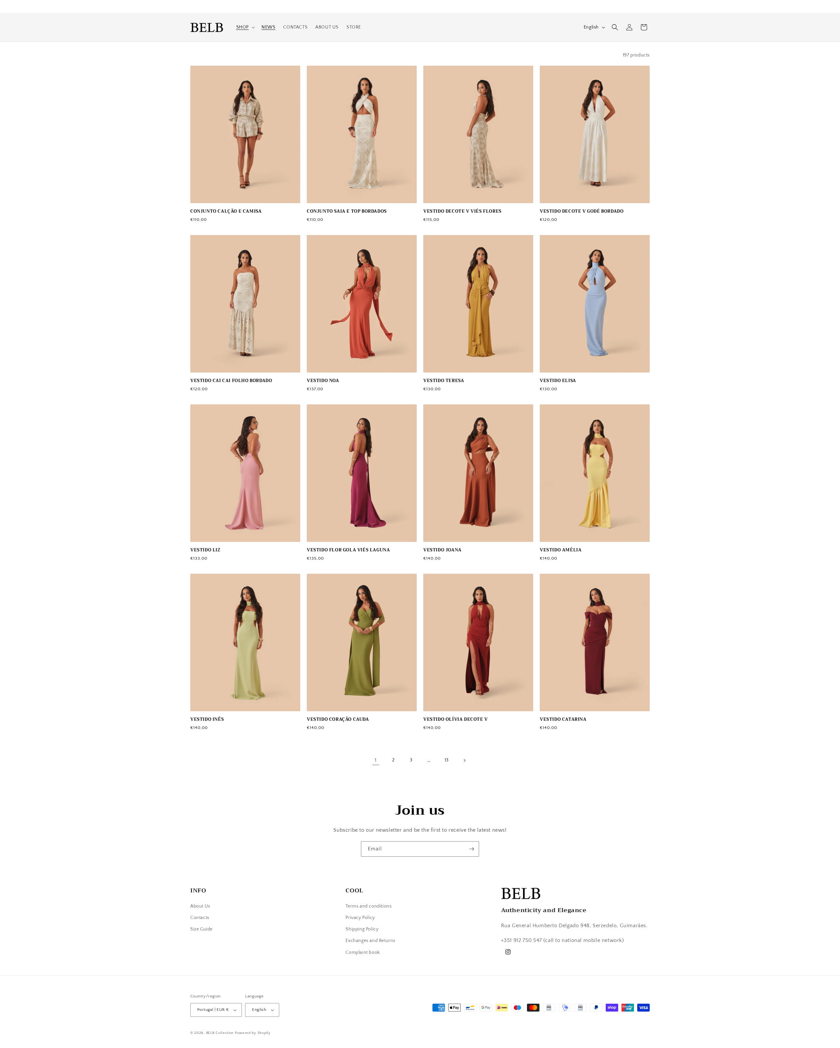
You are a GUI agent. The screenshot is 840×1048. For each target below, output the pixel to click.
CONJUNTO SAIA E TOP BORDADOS (347, 211)
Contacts (199, 917)
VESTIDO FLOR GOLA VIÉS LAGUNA (348, 550)
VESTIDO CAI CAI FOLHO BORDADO (231, 381)
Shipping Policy (362, 929)
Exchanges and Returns (370, 940)
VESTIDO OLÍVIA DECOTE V (455, 719)
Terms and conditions (368, 906)
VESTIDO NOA (323, 381)
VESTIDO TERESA (443, 381)
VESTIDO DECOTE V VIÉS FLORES (462, 211)
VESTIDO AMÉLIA (560, 550)
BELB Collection (220, 1033)
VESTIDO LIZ (205, 550)
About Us (200, 906)
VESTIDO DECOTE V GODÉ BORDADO (581, 211)
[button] (245, 27)
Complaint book (363, 952)
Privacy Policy (360, 917)
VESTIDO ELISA (558, 381)
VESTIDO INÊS (207, 719)
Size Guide (201, 929)
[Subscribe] (471, 849)
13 (447, 760)
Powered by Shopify (253, 1033)
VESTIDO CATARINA (563, 719)
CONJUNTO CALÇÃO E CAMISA (226, 211)
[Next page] (464, 760)
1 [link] (376, 760)
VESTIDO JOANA (442, 550)
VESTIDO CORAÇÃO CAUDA (338, 719)
